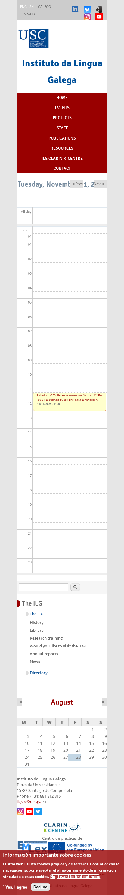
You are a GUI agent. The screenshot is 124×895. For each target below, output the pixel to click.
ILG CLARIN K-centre (62, 158)
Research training (46, 638)
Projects (62, 117)
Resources (62, 148)
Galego (44, 6)
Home (62, 97)
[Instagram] (88, 14)
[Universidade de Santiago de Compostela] (34, 39)
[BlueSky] (88, 7)
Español (29, 13)
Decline (40, 887)
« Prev (78, 183)
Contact (62, 168)
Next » (99, 183)
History (37, 622)
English (27, 6)
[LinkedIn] (76, 7)
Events (62, 107)
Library (37, 630)
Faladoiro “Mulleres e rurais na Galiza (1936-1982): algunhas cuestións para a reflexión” (69, 397)
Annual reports (44, 653)
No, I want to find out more (75, 876)
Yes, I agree (16, 887)
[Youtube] (99, 14)
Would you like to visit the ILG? (58, 646)
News (35, 661)
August (62, 702)
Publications (62, 138)
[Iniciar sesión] (99, 7)
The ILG (36, 613)
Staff (62, 127)
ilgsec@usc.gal (31, 801)
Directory (39, 672)
